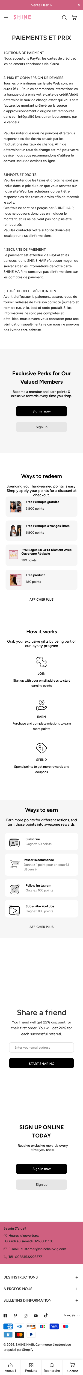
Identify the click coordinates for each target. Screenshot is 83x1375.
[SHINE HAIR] (22, 17)
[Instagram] (26, 1315)
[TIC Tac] (46, 1315)
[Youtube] (36, 1315)
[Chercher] (64, 17)
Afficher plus (42, 600)
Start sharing (41, 1064)
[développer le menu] (6, 17)
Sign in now (42, 411)
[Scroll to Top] (74, 1350)
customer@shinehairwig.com (43, 1249)
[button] (74, 17)
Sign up (41, 427)
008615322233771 (29, 1257)
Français (69, 1315)
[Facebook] (5, 1315)
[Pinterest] (15, 1315)
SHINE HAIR (25, 1345)
